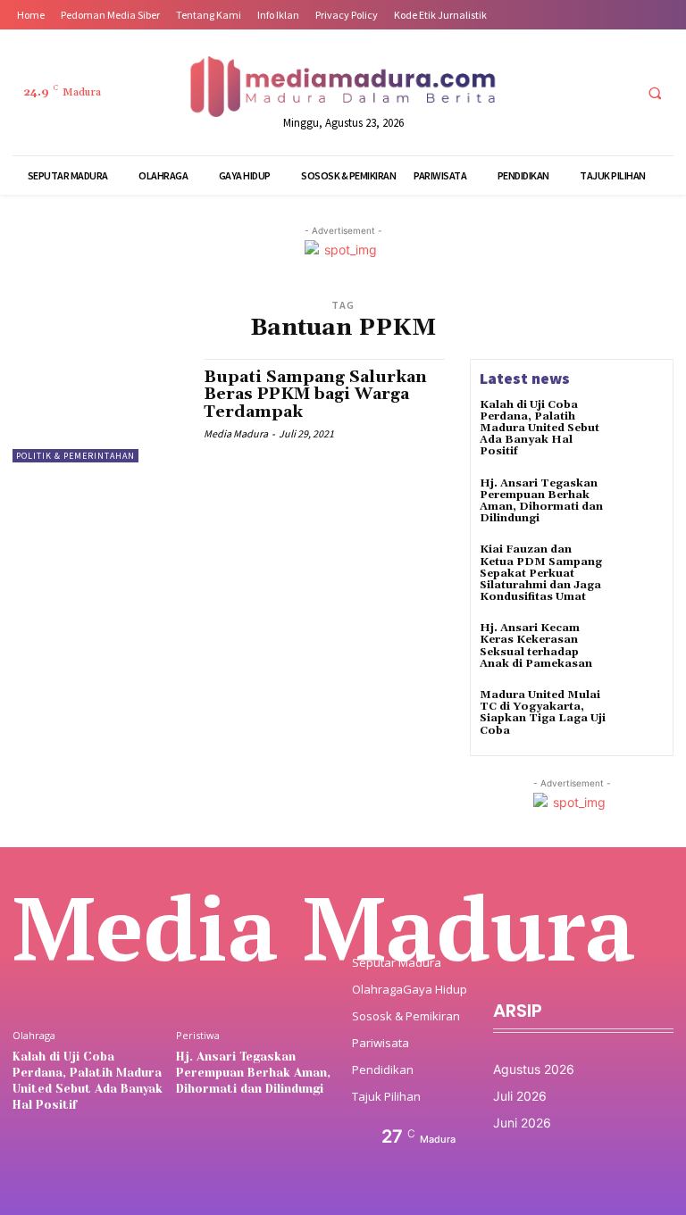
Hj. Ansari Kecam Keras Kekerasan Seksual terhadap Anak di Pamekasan (536, 645)
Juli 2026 (520, 1095)
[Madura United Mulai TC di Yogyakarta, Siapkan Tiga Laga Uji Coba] (639, 713)
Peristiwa (198, 1035)
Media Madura (236, 433)
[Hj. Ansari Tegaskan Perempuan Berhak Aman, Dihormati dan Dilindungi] (639, 502)
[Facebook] (517, 92)
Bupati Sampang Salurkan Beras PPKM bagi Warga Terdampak (315, 395)
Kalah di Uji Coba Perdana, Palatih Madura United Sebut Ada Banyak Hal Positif (539, 428)
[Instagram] (550, 92)
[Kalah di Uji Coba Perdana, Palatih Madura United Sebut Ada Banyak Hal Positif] (639, 423)
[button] (654, 93)
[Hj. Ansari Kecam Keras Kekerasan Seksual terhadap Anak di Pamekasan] (639, 646)
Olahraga (34, 1035)
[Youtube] (616, 92)
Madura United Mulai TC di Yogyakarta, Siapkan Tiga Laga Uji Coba (543, 712)
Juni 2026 (522, 1122)
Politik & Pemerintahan (75, 456)
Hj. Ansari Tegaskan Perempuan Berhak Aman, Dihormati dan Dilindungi (541, 501)
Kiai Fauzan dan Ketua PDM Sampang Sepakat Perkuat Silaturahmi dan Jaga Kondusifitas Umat (541, 573)
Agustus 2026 (533, 1069)
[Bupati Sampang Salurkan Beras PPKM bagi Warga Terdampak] (99, 410)
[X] (583, 92)
